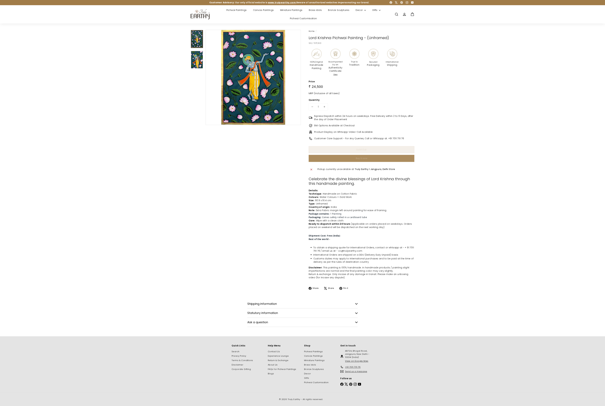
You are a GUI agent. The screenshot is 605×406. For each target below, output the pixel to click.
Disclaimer (237, 364)
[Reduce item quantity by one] (312, 106)
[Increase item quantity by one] (324, 106)
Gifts (375, 10)
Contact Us (274, 351)
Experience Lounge (278, 355)
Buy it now (361, 158)
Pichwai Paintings (236, 10)
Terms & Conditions (242, 360)
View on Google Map (356, 360)
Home (312, 31)
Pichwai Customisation (303, 18)
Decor (359, 10)
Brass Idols (315, 10)
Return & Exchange (278, 360)
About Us (272, 364)
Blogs (271, 373)
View (335, 74)
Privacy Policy (239, 355)
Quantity (314, 100)
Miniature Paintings (291, 10)
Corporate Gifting (241, 369)
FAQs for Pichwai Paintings (282, 369)
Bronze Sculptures (338, 10)
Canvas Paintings (263, 10)
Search (235, 351)
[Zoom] (253, 77)
